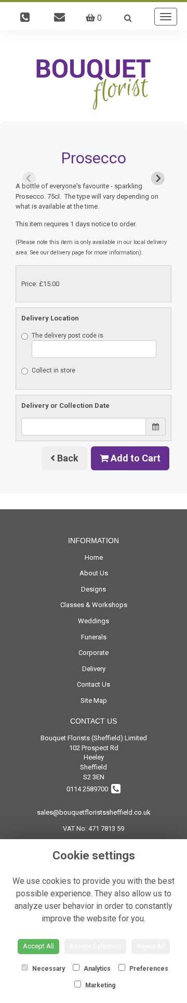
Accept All (38, 946)
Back (66, 458)
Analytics (96, 968)
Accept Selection (95, 946)
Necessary (48, 968)
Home (94, 557)
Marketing (99, 985)
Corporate (93, 653)
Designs (93, 589)
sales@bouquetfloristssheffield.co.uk (94, 812)
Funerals (93, 637)
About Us (93, 573)
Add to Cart (135, 458)
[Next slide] (158, 178)
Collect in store (53, 370)
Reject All (151, 946)
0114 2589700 (88, 789)
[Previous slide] (29, 178)
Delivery (93, 669)
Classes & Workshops (93, 605)
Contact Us (93, 684)
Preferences (148, 968)
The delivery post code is (67, 335)
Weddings (93, 621)
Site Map (94, 700)
